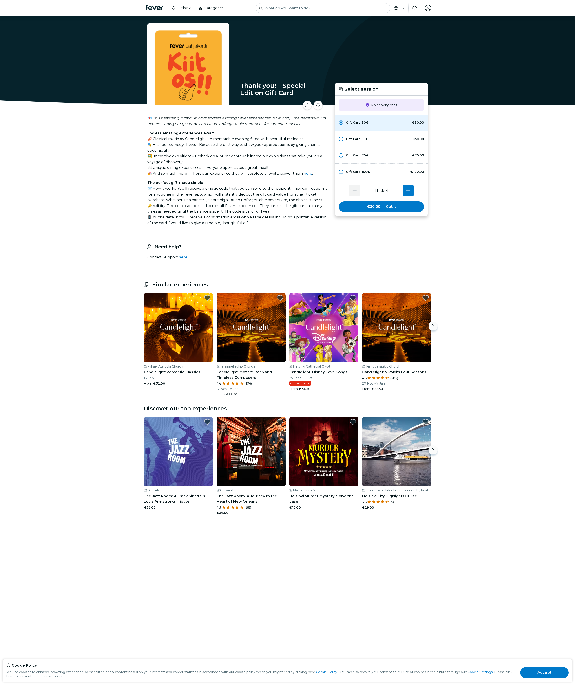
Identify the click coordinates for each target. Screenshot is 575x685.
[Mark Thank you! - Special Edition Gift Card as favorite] (318, 105)
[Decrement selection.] (354, 190)
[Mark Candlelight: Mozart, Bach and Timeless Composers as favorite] (280, 298)
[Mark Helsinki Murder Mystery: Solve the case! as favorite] (353, 422)
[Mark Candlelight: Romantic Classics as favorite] (207, 298)
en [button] (402, 8)
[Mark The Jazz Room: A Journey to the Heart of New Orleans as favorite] (280, 422)
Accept (544, 672)
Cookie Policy (326, 672)
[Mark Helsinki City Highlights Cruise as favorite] (426, 422)
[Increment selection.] (408, 190)
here (308, 173)
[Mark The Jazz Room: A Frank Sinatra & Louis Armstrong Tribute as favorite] (207, 422)
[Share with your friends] (307, 105)
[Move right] (433, 326)
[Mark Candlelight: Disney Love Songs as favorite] (353, 298)
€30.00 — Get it (381, 207)
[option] (381, 123)
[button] (381, 123)
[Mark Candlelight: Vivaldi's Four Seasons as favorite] (426, 298)
